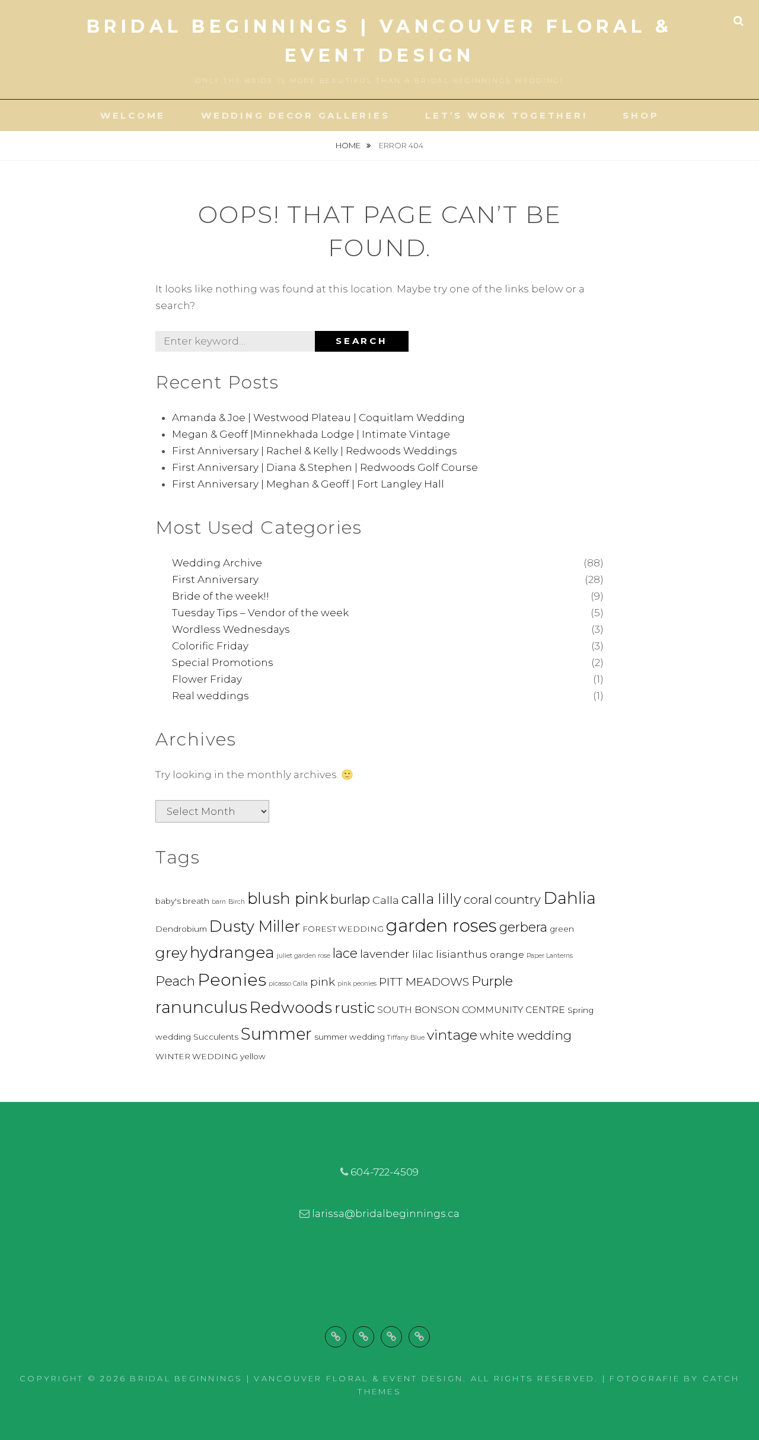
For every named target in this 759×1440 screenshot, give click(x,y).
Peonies (231, 979)
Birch (236, 902)
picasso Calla (288, 983)
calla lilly (431, 898)
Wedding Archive (217, 563)
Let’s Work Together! (506, 115)
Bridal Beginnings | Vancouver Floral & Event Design (296, 1378)
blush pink (287, 898)
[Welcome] (335, 1336)
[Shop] (419, 1336)
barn (219, 902)
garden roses (441, 925)
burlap (350, 899)
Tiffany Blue (406, 1037)
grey (171, 952)
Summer (276, 1034)
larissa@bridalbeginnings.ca (386, 1213)
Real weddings (210, 696)
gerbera (523, 927)
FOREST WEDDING (343, 929)
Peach (175, 981)
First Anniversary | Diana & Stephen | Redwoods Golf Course (325, 467)
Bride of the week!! (220, 596)
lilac (422, 954)
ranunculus (201, 1007)
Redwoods (291, 1007)
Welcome (132, 115)
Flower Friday (207, 679)
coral (478, 899)
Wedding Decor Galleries (295, 115)
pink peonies (357, 983)
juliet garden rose (303, 956)
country (518, 899)
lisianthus (461, 954)
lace (345, 953)
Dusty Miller (254, 926)
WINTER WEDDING (196, 1056)
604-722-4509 (384, 1172)
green (562, 929)
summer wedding (349, 1036)
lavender (385, 954)
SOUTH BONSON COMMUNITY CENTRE (471, 1009)
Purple (492, 981)
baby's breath (182, 901)
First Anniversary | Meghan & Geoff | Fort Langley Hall (308, 484)
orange (507, 954)
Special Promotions (222, 662)
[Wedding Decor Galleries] (363, 1336)
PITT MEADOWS (424, 981)
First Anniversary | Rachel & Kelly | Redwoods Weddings (314, 451)
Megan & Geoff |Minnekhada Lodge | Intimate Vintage (311, 434)
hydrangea (232, 952)
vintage (452, 1035)
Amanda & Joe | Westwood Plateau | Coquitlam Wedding (318, 417)
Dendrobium (181, 929)
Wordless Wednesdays (231, 629)
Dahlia (569, 898)
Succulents (215, 1036)
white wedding (526, 1035)
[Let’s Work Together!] (391, 1336)
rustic (354, 1008)
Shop (641, 115)
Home (349, 145)
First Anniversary (215, 579)
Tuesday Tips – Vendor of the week (260, 613)
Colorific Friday (210, 646)
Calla (385, 900)
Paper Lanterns (550, 956)
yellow (253, 1056)
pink (322, 981)
